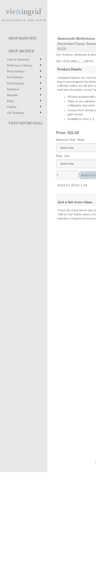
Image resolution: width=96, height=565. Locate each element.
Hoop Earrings (16, 71)
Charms (11, 107)
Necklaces (13, 89)
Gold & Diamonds (18, 59)
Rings (10, 101)
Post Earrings (15, 77)
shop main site (23, 37)
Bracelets (12, 95)
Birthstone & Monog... (21, 65)
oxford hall (23, 122)
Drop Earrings (15, 83)
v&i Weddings (15, 112)
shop (23, 50)
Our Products (64, 54)
